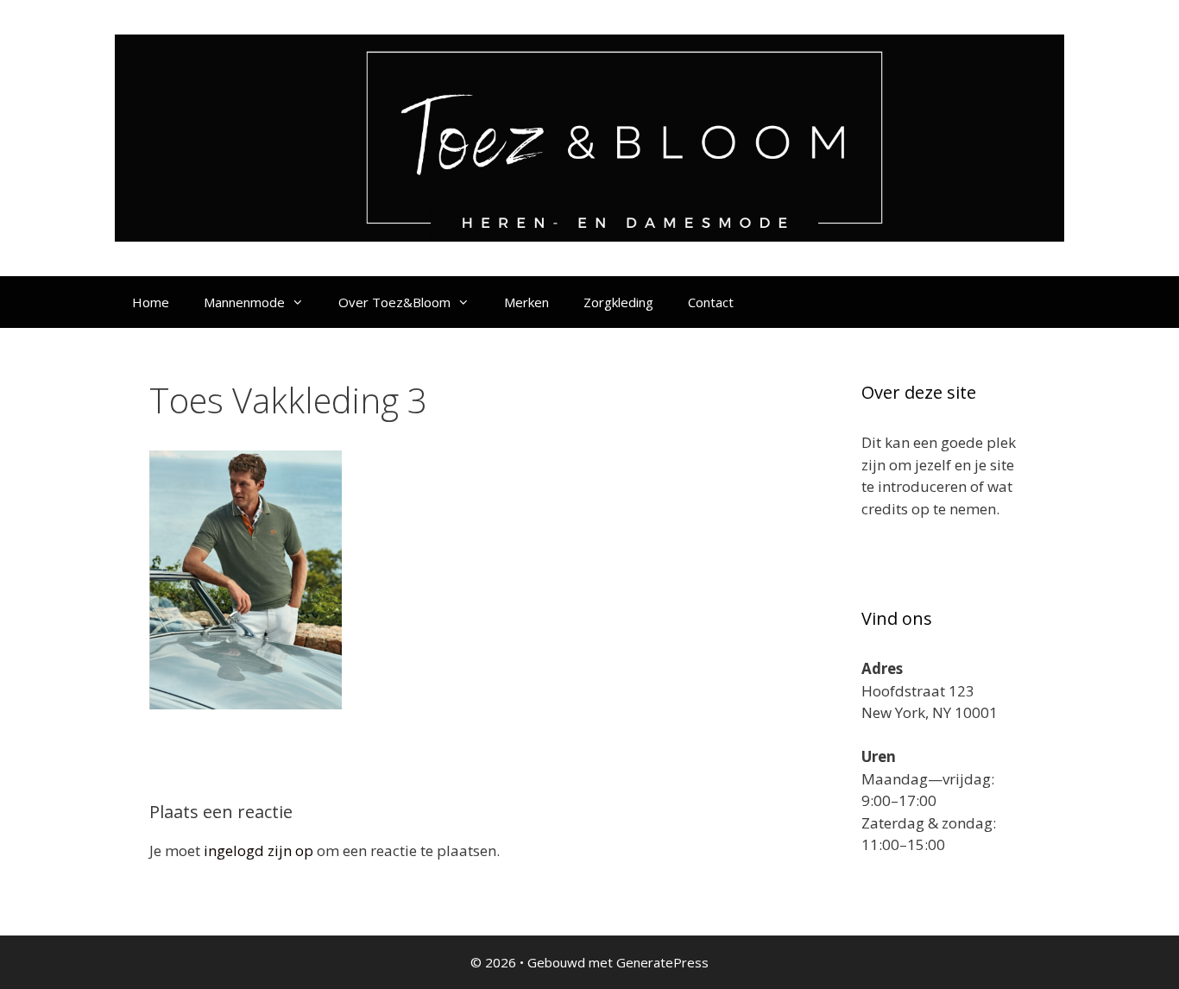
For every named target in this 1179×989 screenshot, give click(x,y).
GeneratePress (662, 962)
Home (150, 302)
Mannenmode (244, 302)
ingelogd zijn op (258, 850)
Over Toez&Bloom (394, 302)
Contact (711, 302)
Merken (526, 302)
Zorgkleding (618, 302)
